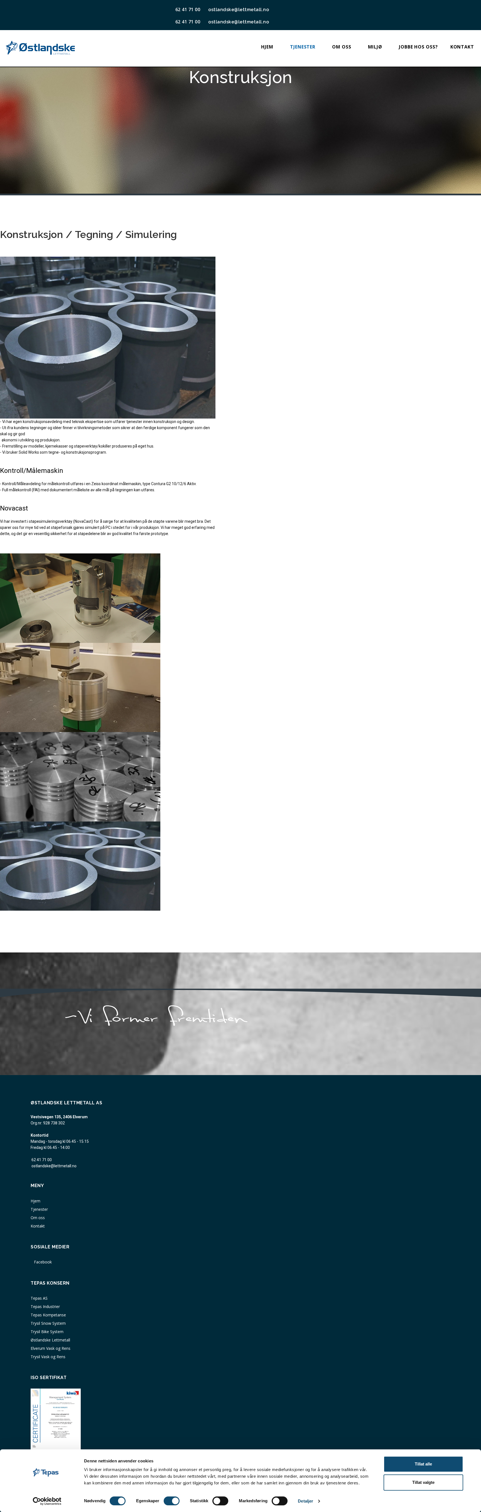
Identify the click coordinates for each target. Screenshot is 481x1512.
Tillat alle (423, 1464)
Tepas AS (39, 1298)
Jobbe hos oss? (418, 47)
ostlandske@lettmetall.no (237, 9)
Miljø (375, 47)
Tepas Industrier (45, 1306)
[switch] (172, 1500)
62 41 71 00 (41, 1160)
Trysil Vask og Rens (48, 1356)
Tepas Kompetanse (48, 1314)
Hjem (267, 47)
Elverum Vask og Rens (50, 1348)
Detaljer (305, 1501)
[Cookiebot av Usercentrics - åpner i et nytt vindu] (47, 1501)
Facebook (42, 1262)
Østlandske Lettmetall (50, 1340)
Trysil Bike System (47, 1331)
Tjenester (302, 47)
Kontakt (462, 47)
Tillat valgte (423, 1482)
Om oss (341, 47)
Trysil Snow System (48, 1323)
